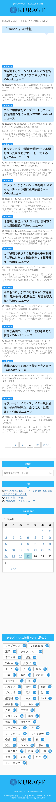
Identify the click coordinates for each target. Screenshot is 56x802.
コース (48, 124)
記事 (26, 757)
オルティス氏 (29, 163)
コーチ (39, 417)
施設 (10, 721)
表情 (32, 126)
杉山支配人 (18, 126)
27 (28, 556)
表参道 (11, 381)
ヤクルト (30, 704)
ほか (41, 757)
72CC (19, 124)
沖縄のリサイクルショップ (20, 501)
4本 (19, 341)
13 (28, 543)
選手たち (28, 721)
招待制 (11, 698)
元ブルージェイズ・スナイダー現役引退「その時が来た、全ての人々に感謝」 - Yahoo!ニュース (27, 407)
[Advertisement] (28, 47)
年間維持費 (37, 234)
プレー (5, 270)
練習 (41, 669)
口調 (4, 126)
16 (50, 543)
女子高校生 (27, 234)
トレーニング (46, 267)
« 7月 (13, 568)
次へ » (46, 444)
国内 (35, 343)
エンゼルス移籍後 (31, 85)
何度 (37, 87)
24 (6, 556)
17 (6, 549)
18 (13, 549)
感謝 (45, 420)
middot (29, 231)
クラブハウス (16, 87)
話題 (31, 657)
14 (35, 543)
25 (13, 556)
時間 (26, 739)
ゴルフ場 (18, 234)
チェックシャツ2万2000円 (28, 378)
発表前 (30, 270)
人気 (10, 710)
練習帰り (37, 309)
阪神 (33, 751)
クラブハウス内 (31, 651)
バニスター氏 (12, 165)
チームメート (28, 87)
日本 (10, 675)
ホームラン (23, 165)
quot (35, 231)
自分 (31, 686)
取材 (44, 745)
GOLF (22, 231)
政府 (42, 343)
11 (13, 543)
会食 (9, 309)
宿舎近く (15, 309)
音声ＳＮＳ (14, 751)
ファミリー (20, 420)
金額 (45, 234)
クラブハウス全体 (37, 124)
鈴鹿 (36, 270)
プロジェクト (26, 343)
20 (28, 549)
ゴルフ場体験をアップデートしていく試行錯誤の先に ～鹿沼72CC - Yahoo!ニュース (28, 114)
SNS (40, 231)
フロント (29, 420)
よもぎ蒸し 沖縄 (14, 497)
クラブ (29, 663)
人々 (36, 420)
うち (42, 341)
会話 (10, 739)
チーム (11, 669)
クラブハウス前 (15, 727)
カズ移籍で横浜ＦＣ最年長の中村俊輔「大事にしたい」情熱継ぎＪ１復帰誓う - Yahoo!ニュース (27, 257)
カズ (26, 267)
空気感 (26, 126)
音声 (26, 675)
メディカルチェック (32, 202)
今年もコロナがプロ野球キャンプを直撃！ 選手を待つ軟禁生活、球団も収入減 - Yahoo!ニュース (28, 296)
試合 (10, 745)
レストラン (14, 716)
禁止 (30, 309)
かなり (27, 306)
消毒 (33, 716)
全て (40, 420)
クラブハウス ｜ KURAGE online (28, 791)
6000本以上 (27, 341)
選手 (10, 651)
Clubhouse (40, 645)
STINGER (41, 798)
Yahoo (20, 85)
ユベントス (46, 202)
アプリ (27, 710)
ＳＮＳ (27, 745)
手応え (10, 126)
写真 (31, 692)
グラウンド (14, 680)
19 (20, 549)
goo (46, 686)
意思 (25, 270)
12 (20, 543)
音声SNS (13, 657)
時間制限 (24, 309)
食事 (10, 757)
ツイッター (40, 733)
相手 (37, 165)
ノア (42, 378)
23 (49, 549)
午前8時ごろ (17, 270)
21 (35, 549)
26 (20, 556)
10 (37, 444)
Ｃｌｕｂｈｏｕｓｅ (16, 733)
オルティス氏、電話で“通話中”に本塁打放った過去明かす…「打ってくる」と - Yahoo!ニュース (27, 153)
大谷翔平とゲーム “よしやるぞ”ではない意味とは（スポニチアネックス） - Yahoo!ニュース (28, 75)
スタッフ (13, 686)
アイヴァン (29, 375)
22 (42, 549)
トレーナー (9, 420)
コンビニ (47, 306)
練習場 (11, 704)
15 (42, 543)
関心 (37, 126)
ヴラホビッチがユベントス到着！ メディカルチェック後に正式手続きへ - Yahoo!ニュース (28, 189)
